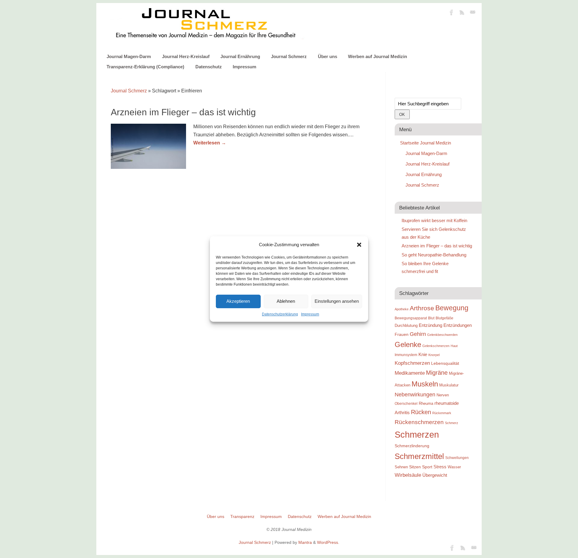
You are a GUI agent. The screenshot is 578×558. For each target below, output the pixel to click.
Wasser (454, 467)
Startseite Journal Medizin (425, 142)
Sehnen (401, 467)
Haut (454, 346)
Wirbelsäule (408, 475)
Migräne (437, 372)
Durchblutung (406, 325)
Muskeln (425, 384)
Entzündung (430, 325)
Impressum (310, 314)
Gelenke (408, 344)
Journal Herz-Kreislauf (186, 56)
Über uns (327, 56)
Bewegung (451, 308)
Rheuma (426, 403)
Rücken (421, 412)
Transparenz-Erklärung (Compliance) (145, 66)
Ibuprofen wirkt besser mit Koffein (434, 220)
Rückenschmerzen (419, 422)
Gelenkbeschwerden (442, 334)
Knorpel (434, 355)
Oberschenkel (406, 403)
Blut (431, 318)
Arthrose (422, 308)
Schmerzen (417, 434)
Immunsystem (406, 355)
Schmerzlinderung (412, 445)
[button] (359, 245)
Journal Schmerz (289, 56)
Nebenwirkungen (415, 395)
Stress (440, 466)
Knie (422, 354)
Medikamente (410, 373)
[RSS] (462, 13)
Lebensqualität (445, 363)
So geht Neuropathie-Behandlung (434, 254)
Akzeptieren (238, 301)
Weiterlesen (209, 142)
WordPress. (328, 542)
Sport (427, 466)
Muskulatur (448, 385)
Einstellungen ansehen (337, 301)
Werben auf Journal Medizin (377, 56)
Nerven (443, 395)
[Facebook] (451, 13)
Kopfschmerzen (412, 363)
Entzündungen (457, 325)
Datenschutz (208, 66)
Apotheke (402, 309)
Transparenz (242, 516)
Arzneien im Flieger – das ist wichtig (183, 112)
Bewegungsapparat (411, 318)
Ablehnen (286, 301)
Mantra (305, 542)
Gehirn (418, 334)
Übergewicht (434, 475)
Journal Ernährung (240, 56)
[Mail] (472, 13)
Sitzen (415, 466)
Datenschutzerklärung (280, 314)
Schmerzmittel (419, 456)
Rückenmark (441, 413)
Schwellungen (457, 458)
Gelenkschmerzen (435, 346)
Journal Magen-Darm (129, 56)
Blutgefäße (444, 318)
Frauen (402, 334)
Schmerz (451, 423)
